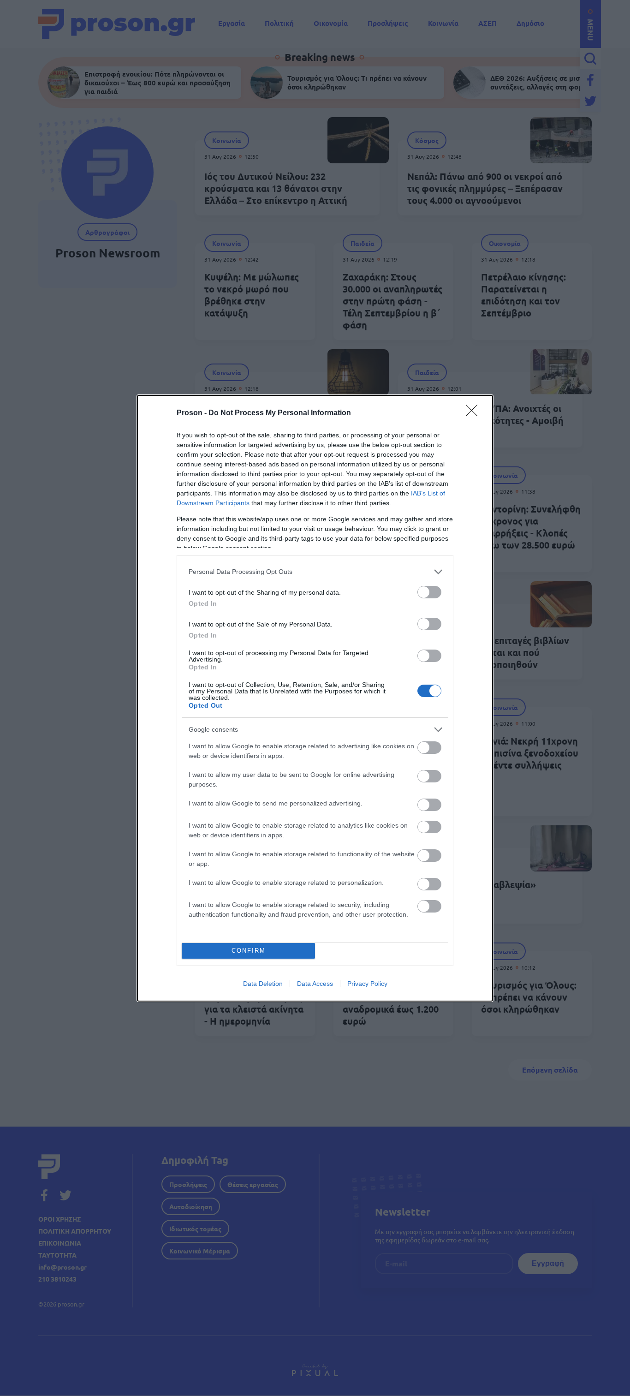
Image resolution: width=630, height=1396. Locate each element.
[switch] (429, 592)
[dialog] (315, 698)
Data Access (315, 983)
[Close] (474, 413)
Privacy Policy (367, 983)
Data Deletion (263, 983)
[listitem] (315, 572)
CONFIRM (249, 950)
